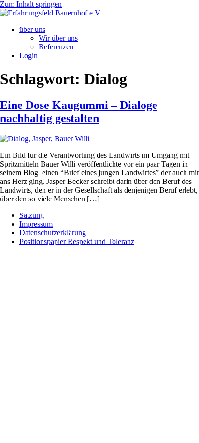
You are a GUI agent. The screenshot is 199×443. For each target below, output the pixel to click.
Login (28, 55)
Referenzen (56, 47)
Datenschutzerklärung (52, 233)
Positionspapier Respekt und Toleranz (76, 241)
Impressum (36, 224)
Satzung (31, 215)
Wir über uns (58, 38)
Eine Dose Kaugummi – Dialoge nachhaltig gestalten (78, 111)
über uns (32, 29)
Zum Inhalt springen (31, 4)
